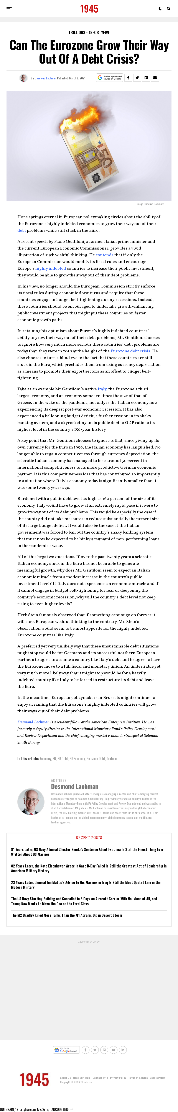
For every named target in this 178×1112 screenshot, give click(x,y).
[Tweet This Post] (137, 78)
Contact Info (100, 1077)
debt (21, 231)
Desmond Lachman (45, 78)
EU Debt (63, 758)
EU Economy (77, 758)
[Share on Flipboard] (146, 78)
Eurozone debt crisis (130, 351)
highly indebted (50, 269)
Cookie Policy (157, 1077)
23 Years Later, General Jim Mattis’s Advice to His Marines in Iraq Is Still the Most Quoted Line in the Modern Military (85, 885)
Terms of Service (138, 1077)
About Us (65, 1077)
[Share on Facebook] (128, 78)
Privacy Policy (118, 1077)
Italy (102, 389)
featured (112, 758)
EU (54, 758)
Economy (45, 758)
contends (105, 255)
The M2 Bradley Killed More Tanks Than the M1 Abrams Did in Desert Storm (66, 915)
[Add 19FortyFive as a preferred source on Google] (109, 77)
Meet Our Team (82, 1077)
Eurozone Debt (95, 758)
